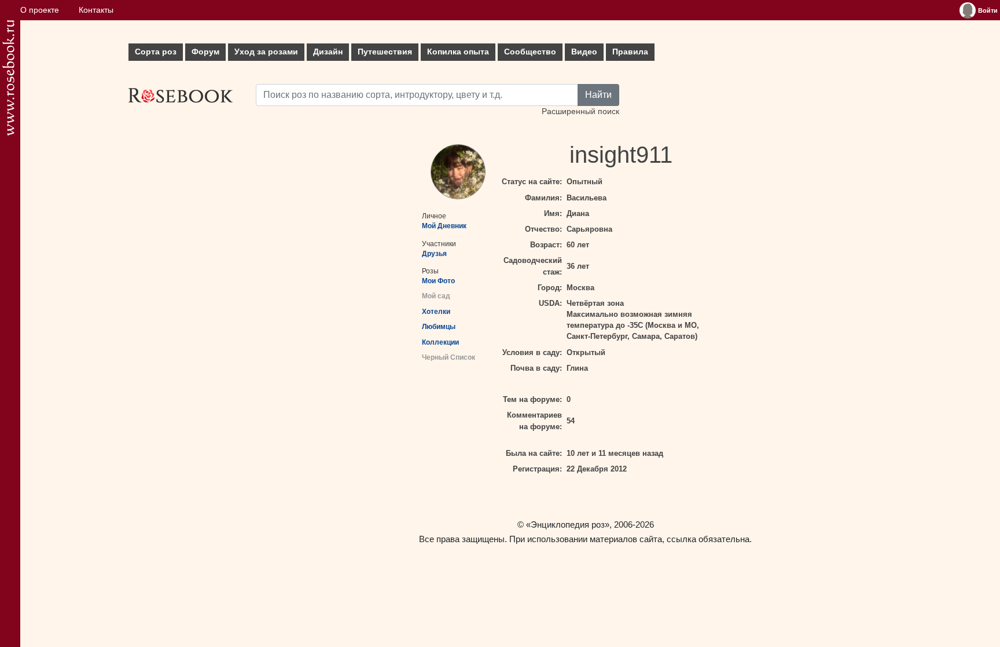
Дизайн (328, 51)
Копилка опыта (458, 51)
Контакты (96, 10)
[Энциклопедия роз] (8, 78)
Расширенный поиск (580, 111)
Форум (205, 51)
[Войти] (967, 10)
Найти (598, 95)
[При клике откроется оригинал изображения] (458, 172)
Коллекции (440, 342)
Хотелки (436, 312)
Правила (630, 51)
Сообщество (530, 51)
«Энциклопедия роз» (567, 524)
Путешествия (385, 51)
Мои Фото (438, 281)
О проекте (39, 10)
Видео (584, 51)
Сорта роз (156, 51)
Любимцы (438, 327)
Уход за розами (266, 51)
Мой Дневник (444, 226)
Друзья (434, 254)
